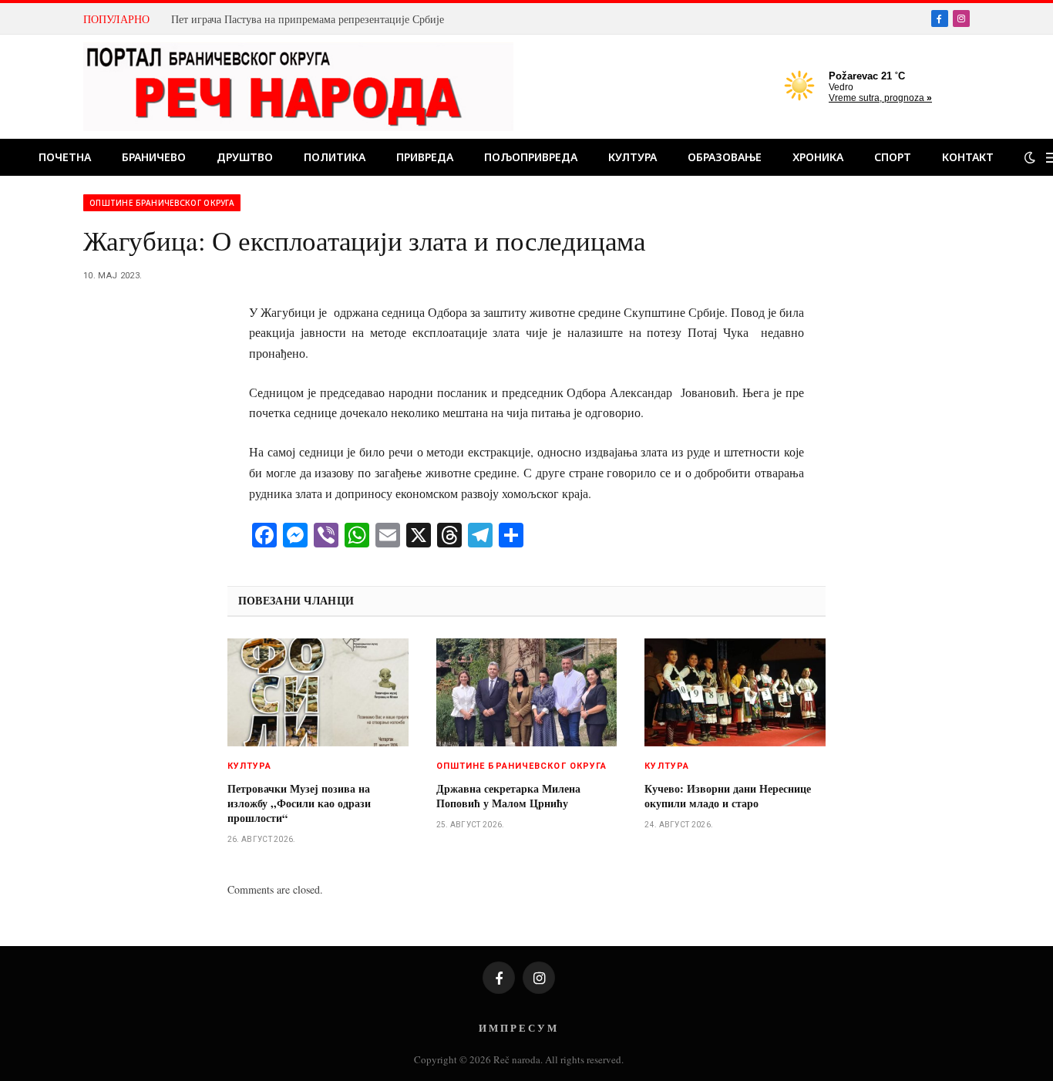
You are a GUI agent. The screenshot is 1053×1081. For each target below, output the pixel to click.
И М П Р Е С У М (518, 1027)
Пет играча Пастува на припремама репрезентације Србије (307, 19)
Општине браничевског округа (161, 202)
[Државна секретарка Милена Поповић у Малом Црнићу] (526, 692)
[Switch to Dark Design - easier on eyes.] (1030, 157)
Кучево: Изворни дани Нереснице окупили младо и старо (727, 795)
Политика (334, 157)
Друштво (245, 157)
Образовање (725, 157)
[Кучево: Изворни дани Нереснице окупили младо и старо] (735, 692)
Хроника (817, 157)
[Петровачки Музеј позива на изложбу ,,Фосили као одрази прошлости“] (318, 692)
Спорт (892, 157)
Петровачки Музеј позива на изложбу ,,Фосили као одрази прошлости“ (299, 803)
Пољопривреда (530, 157)
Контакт (968, 157)
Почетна (65, 157)
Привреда (424, 157)
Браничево (154, 157)
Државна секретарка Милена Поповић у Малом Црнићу (508, 795)
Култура (632, 157)
